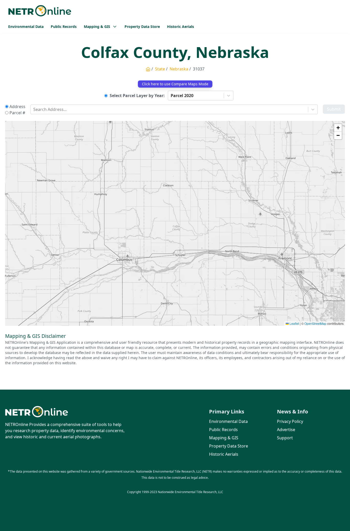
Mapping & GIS (223, 438)
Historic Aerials (180, 26)
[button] (338, 128)
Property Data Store (142, 26)
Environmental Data (26, 26)
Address (17, 106)
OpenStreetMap (315, 323)
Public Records (64, 26)
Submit (334, 109)
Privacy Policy (290, 421)
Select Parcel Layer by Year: (137, 95)
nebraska (179, 69)
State (160, 69)
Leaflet (294, 323)
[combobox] (171, 95)
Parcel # (17, 113)
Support (285, 438)
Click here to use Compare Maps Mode (175, 83)
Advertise (286, 429)
